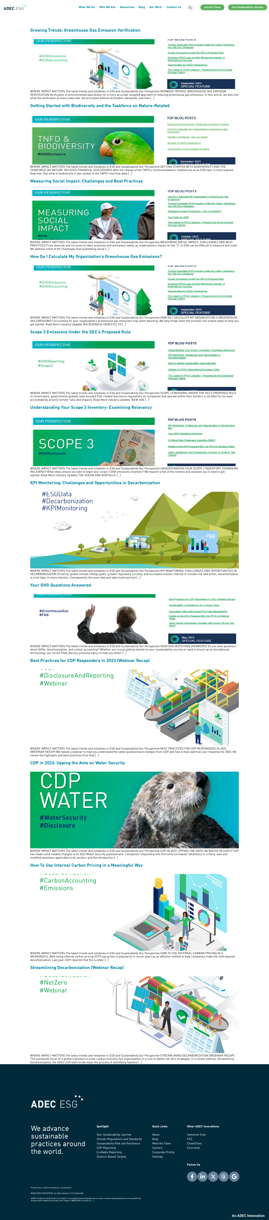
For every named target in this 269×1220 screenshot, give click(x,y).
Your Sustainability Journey (114, 1134)
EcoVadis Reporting (109, 1152)
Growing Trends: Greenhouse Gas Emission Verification (85, 30)
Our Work (156, 7)
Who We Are (107, 7)
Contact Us (174, 7)
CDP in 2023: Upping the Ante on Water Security (77, 763)
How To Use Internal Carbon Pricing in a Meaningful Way (86, 865)
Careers (157, 1148)
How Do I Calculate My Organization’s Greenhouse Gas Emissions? (96, 257)
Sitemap (157, 1156)
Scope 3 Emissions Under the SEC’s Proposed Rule (80, 332)
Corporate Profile (163, 1152)
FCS (189, 1139)
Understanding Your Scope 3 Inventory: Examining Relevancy (91, 408)
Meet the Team (161, 1143)
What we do (87, 7)
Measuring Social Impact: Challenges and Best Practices (86, 181)
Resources (127, 7)
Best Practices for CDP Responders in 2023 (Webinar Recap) (90, 661)
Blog (142, 7)
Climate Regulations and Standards (119, 1139)
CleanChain (194, 1143)
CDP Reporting (106, 1148)
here (93, 1201)
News (156, 1134)
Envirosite (193, 1148)
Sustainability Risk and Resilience (118, 1143)
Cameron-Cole (196, 1134)
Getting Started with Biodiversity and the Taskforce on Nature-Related (99, 106)
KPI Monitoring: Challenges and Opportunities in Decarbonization (95, 483)
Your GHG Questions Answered (60, 585)
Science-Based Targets (111, 1156)
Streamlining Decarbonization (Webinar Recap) (77, 968)
